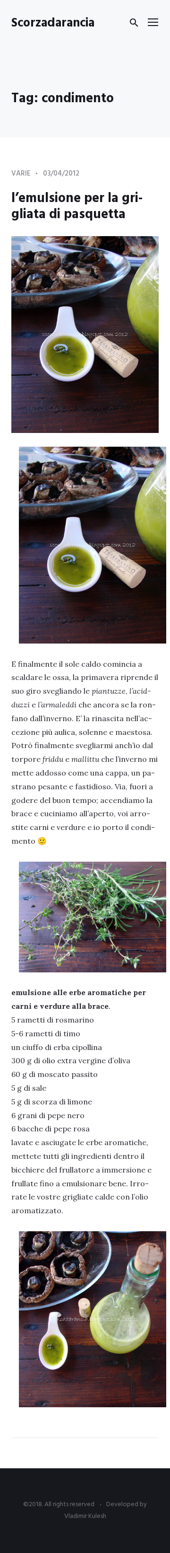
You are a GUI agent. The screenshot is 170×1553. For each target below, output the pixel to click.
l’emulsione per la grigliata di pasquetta (77, 206)
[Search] (134, 22)
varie (21, 173)
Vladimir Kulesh (85, 1516)
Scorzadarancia (52, 23)
